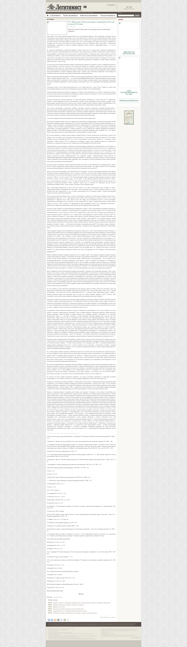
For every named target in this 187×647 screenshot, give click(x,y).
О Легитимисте (55, 15)
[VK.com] (49, 620)
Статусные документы (135, 637)
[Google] (64, 620)
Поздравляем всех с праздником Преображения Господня (70, 611)
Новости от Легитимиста (89, 15)
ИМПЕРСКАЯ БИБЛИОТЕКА (128, 100)
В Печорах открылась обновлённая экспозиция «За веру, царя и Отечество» (75, 613)
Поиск (120, 12)
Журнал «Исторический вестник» (55, 590)
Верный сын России (59, 607)
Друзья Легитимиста (107, 15)
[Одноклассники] (55, 620)
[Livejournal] (61, 620)
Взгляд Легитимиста (70, 15)
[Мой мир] (58, 620)
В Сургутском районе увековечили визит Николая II (68, 609)
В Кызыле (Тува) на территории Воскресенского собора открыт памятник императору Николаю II (81, 603)
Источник (49, 597)
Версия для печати (58, 597)
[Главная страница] (48, 15)
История (114, 617)
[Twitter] (52, 620)
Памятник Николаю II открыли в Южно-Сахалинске (68, 605)
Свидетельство (129, 117)
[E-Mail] (68, 620)
